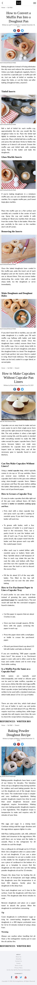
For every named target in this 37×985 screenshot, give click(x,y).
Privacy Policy (18, 967)
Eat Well (9, 7)
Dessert (17, 368)
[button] (14, 30)
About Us (18, 957)
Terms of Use (18, 965)
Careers (18, 963)
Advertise (18, 959)
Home (3, 7)
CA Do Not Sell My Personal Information (18, 970)
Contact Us (18, 961)
